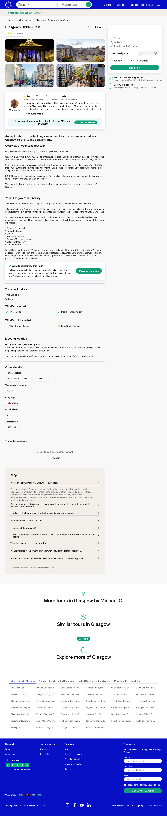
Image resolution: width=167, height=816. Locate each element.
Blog (66, 749)
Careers (68, 769)
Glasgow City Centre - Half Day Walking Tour (71, 707)
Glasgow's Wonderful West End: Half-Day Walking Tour (96, 694)
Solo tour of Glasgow (20, 707)
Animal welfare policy (73, 764)
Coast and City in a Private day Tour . (96, 687)
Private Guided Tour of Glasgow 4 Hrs (147, 714)
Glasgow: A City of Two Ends (46, 694)
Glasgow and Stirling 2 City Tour (147, 694)
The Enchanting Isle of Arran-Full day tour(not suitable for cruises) (21, 701)
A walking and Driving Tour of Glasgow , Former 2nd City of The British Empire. (147, 687)
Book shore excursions (142, 4)
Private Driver (17, 687)
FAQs (7, 749)
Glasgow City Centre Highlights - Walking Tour (96, 714)
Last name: (128, 766)
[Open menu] (158, 4)
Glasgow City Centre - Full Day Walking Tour (21, 714)
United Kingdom (24, 20)
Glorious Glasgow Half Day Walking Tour (122, 707)
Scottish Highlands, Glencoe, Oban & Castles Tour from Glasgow (96, 727)
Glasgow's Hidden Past (71, 714)
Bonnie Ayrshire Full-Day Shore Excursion (122, 714)
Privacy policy (137, 805)
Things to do (121, 4)
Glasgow (40, 20)
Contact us (10, 754)
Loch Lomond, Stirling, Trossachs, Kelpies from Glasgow (71, 687)
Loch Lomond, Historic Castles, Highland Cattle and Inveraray (122, 720)
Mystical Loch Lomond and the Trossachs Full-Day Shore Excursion (96, 707)
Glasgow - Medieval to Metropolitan (147, 707)
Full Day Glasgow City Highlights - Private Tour (96, 720)
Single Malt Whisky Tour (46, 720)
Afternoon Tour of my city (46, 707)
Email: (126, 775)
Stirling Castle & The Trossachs (21, 727)
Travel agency (46, 749)
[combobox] (147, 60)
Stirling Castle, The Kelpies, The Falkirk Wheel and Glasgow (46, 701)
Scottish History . (119, 694)
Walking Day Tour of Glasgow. (46, 687)
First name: (128, 757)
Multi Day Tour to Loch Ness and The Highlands (147, 720)
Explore (107, 4)
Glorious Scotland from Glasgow (46, 714)
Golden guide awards (73, 754)
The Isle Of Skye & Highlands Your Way (46, 727)
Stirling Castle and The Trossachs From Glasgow (21, 694)
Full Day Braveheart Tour (71, 720)
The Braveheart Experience (147, 701)
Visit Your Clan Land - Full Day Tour (71, 694)
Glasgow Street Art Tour (71, 727)
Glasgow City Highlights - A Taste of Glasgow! (71, 701)
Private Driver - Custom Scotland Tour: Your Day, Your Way (96, 701)
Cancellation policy (154, 805)
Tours (10, 20)
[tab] (22, 681)
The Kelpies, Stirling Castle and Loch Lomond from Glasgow (122, 701)
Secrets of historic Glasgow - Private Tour (21, 720)
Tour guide (44, 754)
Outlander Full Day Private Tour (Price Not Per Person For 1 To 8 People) (122, 687)
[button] (29, 50)
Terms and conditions (120, 805)
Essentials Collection (73, 759)
